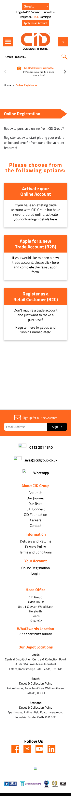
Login (35, 573)
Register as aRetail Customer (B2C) (35, 296)
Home (7, 85)
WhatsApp (41, 472)
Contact (35, 525)
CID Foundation (35, 514)
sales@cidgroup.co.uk (40, 460)
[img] (15, 749)
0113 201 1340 (41, 447)
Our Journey (36, 498)
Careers (35, 520)
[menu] (8, 41)
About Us (49, 12)
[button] (64, 56)
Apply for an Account (35, 23)
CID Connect (35, 509)
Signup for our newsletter (39, 417)
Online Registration (27, 85)
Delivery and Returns (35, 541)
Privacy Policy (35, 546)
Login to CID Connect (28, 12)
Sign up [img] (57, 426)
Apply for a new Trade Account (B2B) (35, 243)
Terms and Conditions (35, 552)
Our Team (35, 503)
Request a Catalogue (35, 16)
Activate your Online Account (35, 191)
